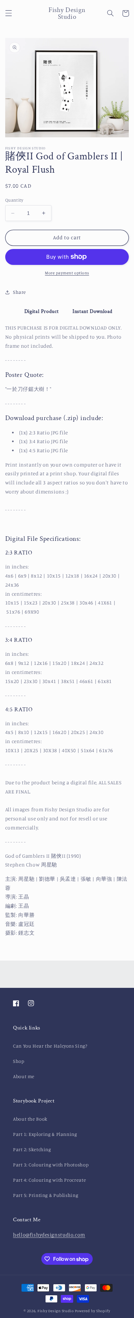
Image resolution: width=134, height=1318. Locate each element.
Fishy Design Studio (55, 1311)
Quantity (14, 200)
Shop (18, 1061)
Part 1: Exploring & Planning (45, 1134)
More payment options (67, 272)
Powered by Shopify (92, 1311)
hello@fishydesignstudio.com (49, 1235)
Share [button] (19, 292)
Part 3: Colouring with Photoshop (50, 1164)
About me (23, 1076)
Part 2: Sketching (32, 1149)
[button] (8, 13)
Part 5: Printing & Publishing (45, 1195)
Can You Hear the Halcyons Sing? (50, 1046)
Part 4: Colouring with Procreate (49, 1180)
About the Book (30, 1119)
